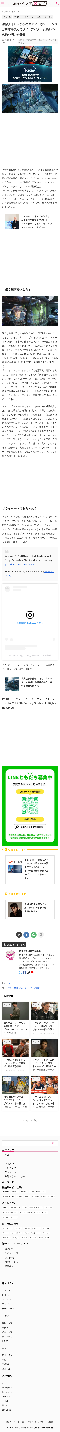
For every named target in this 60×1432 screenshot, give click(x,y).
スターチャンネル (26, 1212)
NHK (25, 1207)
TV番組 (5, 1364)
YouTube (6, 1396)
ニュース (9, 983)
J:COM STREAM (9, 1196)
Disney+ (24, 1192)
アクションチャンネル (10, 1212)
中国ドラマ (7, 1327)
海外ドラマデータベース (17, 1176)
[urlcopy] (41, 935)
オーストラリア (16, 1233)
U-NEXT (36, 1196)
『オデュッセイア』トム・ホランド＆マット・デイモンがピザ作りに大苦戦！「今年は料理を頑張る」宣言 (43, 1103)
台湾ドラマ (7, 1332)
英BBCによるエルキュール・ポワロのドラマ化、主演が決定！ (36, 908)
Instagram (7, 1392)
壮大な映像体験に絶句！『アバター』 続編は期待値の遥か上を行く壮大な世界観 (36, 682)
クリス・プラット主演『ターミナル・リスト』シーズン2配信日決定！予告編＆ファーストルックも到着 (44, 1066)
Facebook (7, 1387)
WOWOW (49, 1207)
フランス (25, 1238)
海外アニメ (7, 1369)
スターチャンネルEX (49, 1196)
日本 (48, 1238)
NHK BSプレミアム (36, 1207)
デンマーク (7, 1238)
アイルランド (8, 1228)
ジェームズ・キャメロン (41, 17)
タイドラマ (7, 1336)
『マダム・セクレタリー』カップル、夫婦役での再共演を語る (14, 1063)
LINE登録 (6, 1409)
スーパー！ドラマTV (41, 1212)
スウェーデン (36, 1233)
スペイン (46, 1233)
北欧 (41, 1238)
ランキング (10, 1167)
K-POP (5, 1341)
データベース (8, 1308)
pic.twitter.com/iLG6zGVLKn (19, 564)
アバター (18, 17)
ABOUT (9, 1249)
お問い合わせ (11, 1261)
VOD (4, 1348)
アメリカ (18, 1228)
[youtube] (32, 972)
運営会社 (9, 1266)
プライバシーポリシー (36, 1422)
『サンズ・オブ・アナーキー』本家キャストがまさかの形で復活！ (43, 1026)
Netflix (28, 1196)
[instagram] (28, 972)
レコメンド (10, 1163)
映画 (26, 17)
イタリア (46, 1228)
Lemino (20, 1196)
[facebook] (26, 935)
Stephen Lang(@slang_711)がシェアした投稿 (30, 655)
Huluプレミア (41, 1192)
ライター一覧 (11, 1253)
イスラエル (37, 1228)
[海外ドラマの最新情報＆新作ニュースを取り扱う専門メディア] (30, 3)
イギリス (27, 1228)
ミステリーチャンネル (10, 1217)
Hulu (32, 1192)
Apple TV (15, 1192)
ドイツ (16, 1238)
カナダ (27, 1233)
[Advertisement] (30, 737)
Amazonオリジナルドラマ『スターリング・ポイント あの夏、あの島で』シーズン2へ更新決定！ (15, 1103)
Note (4, 1405)
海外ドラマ (7, 1355)
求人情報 (9, 1257)
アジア (5, 1315)
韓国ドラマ (7, 1323)
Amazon (6, 1192)
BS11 (5, 1207)
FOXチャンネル (15, 1207)
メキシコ (33, 1238)
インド (6, 1233)
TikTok (5, 1401)
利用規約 (21, 1422)
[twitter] (19, 935)
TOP (7, 1155)
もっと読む (32, 1120)
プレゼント (10, 1172)
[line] (34, 935)
